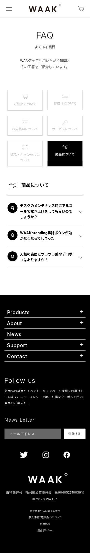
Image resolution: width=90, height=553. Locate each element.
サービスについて (65, 129)
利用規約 (45, 523)
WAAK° (52, 499)
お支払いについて (25, 129)
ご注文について (25, 104)
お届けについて (65, 103)
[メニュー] (9, 8)
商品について (65, 154)
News (14, 334)
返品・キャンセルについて (25, 157)
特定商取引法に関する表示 (45, 510)
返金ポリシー (45, 530)
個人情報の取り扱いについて (45, 517)
